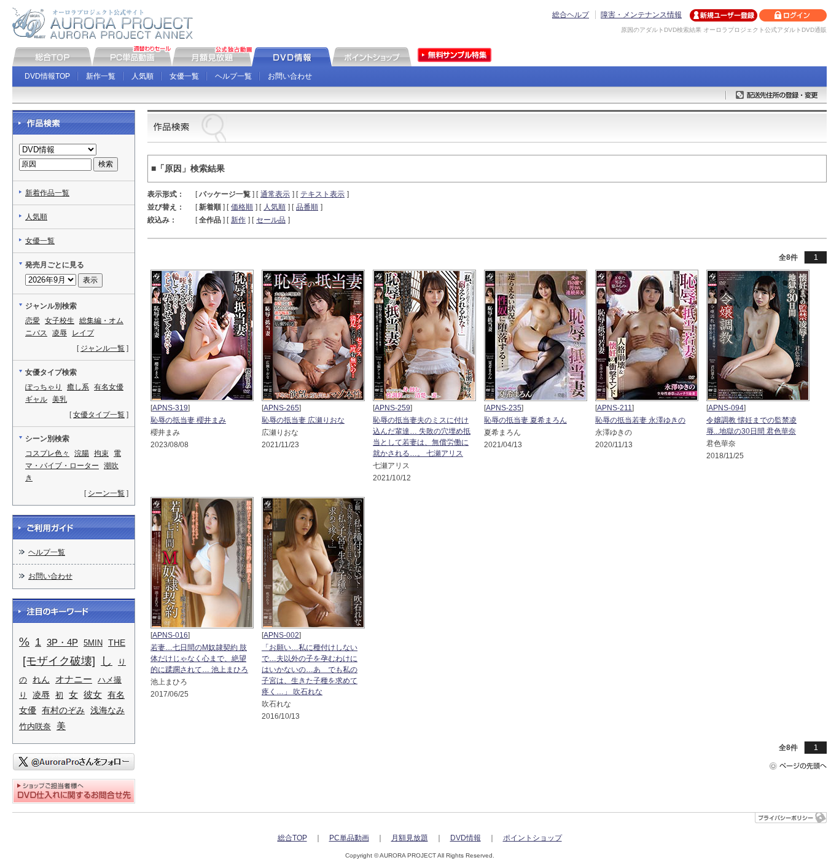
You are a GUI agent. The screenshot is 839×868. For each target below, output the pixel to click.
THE (116, 642)
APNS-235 (503, 408)
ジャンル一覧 (102, 348)
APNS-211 (614, 408)
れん (41, 679)
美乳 (59, 399)
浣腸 (81, 453)
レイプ (83, 333)
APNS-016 (170, 635)
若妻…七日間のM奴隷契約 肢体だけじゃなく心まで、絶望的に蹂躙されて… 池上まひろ (199, 658)
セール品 (271, 220)
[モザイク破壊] (59, 661)
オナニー (73, 679)
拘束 (101, 453)
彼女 (93, 695)
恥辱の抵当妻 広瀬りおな (303, 420)
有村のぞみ (63, 710)
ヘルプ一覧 (233, 76)
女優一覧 (184, 76)
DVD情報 (465, 838)
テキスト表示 (322, 194)
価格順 (242, 207)
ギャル (36, 399)
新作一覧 (100, 76)
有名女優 (108, 387)
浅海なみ (107, 710)
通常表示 (275, 194)
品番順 (307, 207)
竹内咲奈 (35, 726)
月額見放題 (409, 838)
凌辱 (59, 333)
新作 (238, 220)
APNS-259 (392, 408)
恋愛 (32, 320)
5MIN (93, 642)
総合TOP (292, 838)
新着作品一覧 (47, 193)
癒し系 (78, 387)
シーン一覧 (106, 493)
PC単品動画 (349, 838)
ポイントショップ (532, 838)
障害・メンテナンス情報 (641, 14)
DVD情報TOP (47, 76)
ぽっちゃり (43, 387)
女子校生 (59, 320)
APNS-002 (281, 635)
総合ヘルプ (570, 14)
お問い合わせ (290, 76)
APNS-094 (726, 408)
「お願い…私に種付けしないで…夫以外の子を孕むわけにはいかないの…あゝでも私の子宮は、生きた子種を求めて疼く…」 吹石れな (309, 669)
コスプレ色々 (47, 453)
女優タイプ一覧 (99, 414)
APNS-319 (170, 408)
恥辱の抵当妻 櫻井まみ (188, 420)
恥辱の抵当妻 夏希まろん (525, 420)
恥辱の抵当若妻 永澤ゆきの (640, 420)
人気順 (142, 76)
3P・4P (62, 642)
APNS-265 (281, 408)
